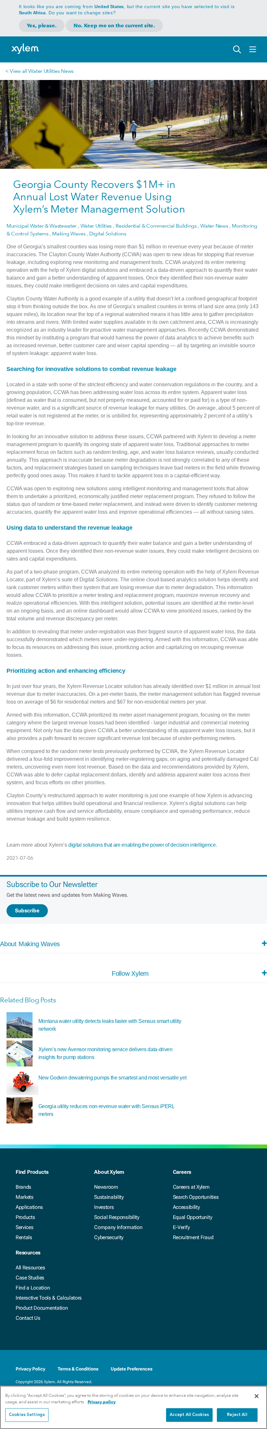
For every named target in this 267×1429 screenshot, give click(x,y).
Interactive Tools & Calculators (49, 1298)
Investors (104, 1207)
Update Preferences (131, 1368)
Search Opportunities (196, 1197)
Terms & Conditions (78, 1368)
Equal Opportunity (192, 1217)
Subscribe (27, 910)
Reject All (237, 1415)
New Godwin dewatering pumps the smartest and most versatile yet (112, 1077)
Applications (29, 1207)
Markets (25, 1197)
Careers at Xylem (191, 1187)
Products (25, 1217)
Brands (23, 1187)
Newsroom (106, 1187)
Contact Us (28, 1318)
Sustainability (109, 1197)
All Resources (30, 1267)
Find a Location (33, 1288)
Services (24, 1227)
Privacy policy (102, 1402)
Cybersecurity (108, 1237)
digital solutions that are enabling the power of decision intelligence (142, 845)
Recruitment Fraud (193, 1237)
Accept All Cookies (189, 1415)
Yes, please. (42, 25)
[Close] (256, 1396)
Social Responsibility (116, 1217)
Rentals (24, 1237)
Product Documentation (42, 1308)
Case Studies (30, 1278)
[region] (133, 1407)
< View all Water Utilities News (39, 71)
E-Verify (181, 1227)
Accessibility (186, 1207)
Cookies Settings (27, 1415)
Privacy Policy (30, 1368)
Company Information (118, 1227)
